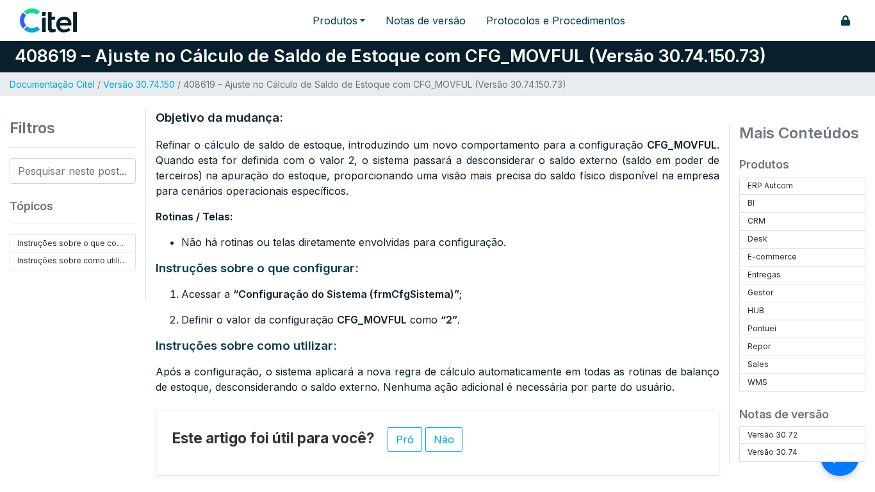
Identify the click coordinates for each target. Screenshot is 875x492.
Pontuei (762, 328)
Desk (757, 238)
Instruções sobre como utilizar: (75, 260)
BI (751, 203)
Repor (759, 346)
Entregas (764, 274)
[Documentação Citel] (56, 20)
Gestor (760, 292)
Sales (758, 364)
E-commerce (772, 256)
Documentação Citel (52, 84)
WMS (757, 382)
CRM (756, 221)
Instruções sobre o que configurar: (76, 243)
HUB (756, 310)
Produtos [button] (335, 20)
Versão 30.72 (772, 434)
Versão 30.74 (772, 452)
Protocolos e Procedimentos (555, 20)
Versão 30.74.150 (139, 84)
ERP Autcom (770, 185)
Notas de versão (426, 20)
